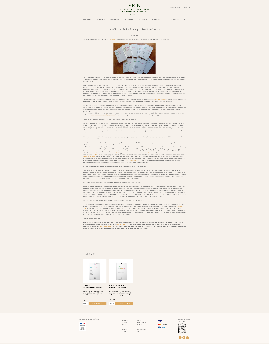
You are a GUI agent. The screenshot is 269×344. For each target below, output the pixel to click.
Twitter (183, 337)
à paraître (101, 19)
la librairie (129, 19)
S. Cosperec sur (103, 115)
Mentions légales (141, 329)
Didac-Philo (112, 39)
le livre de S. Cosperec (160, 99)
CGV (138, 331)
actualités (143, 19)
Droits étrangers (141, 324)
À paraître (124, 322)
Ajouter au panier (97, 303)
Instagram (187, 337)
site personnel (121, 224)
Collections (124, 324)
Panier (185, 7)
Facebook (180, 337)
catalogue (156, 19)
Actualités (124, 329)
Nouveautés (125, 320)
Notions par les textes (89, 156)
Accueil (123, 318)
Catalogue (124, 331)
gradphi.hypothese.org (105, 226)
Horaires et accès (141, 322)
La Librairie (124, 327)
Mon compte (174, 7)
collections (114, 19)
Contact (139, 320)
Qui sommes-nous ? (142, 318)
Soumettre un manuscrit (143, 327)
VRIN (134, 9)
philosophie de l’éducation (147, 153)
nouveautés (87, 19)
